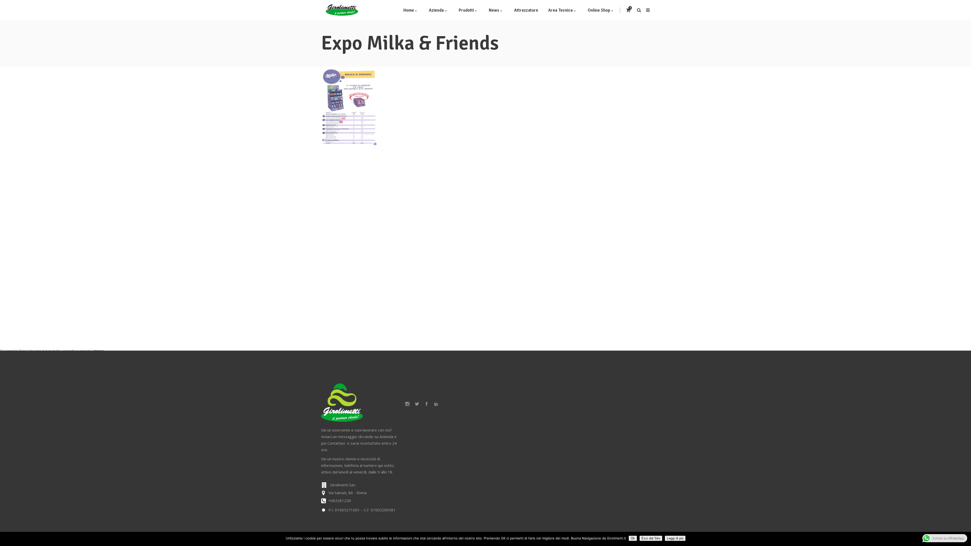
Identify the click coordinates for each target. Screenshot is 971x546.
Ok (633, 538)
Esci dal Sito (651, 538)
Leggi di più (675, 538)
